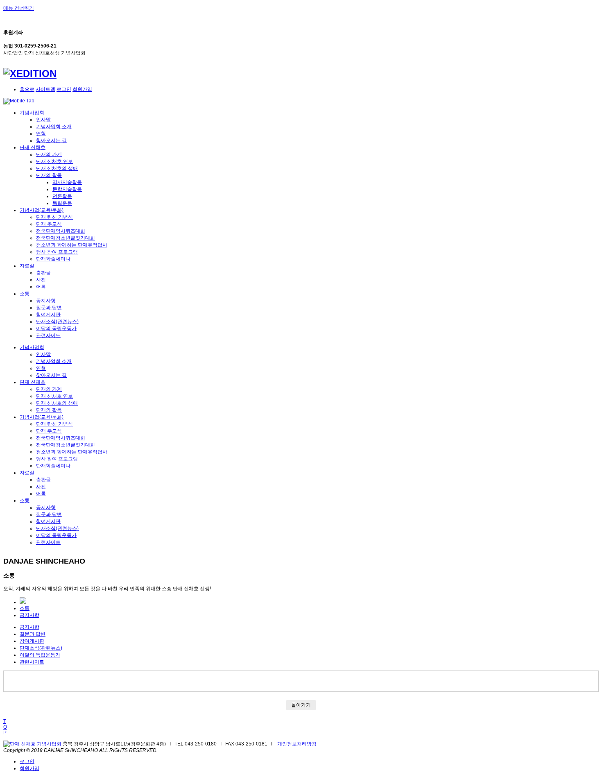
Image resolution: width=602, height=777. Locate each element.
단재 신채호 (32, 147)
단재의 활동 (49, 175)
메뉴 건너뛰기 (18, 8)
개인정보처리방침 (297, 744)
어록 (41, 287)
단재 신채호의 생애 (57, 168)
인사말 (43, 119)
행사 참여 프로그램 (57, 252)
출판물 (43, 273)
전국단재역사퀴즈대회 (60, 231)
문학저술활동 (67, 189)
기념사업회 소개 (54, 126)
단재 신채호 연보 (54, 161)
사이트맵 (45, 89)
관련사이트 (48, 335)
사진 (41, 280)
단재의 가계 (49, 154)
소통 (24, 294)
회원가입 (82, 89)
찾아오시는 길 (51, 140)
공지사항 (46, 301)
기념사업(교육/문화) (41, 210)
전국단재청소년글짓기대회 (65, 238)
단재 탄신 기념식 (54, 217)
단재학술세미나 (53, 259)
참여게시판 (48, 314)
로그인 (64, 89)
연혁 (41, 133)
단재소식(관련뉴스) (57, 321)
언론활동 (62, 196)
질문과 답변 (49, 307)
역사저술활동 (67, 182)
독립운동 (62, 203)
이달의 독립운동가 (56, 328)
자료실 (27, 266)
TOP (5, 727)
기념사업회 (32, 113)
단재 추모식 (49, 224)
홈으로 (27, 89)
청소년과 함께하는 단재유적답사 (71, 245)
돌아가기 (301, 705)
